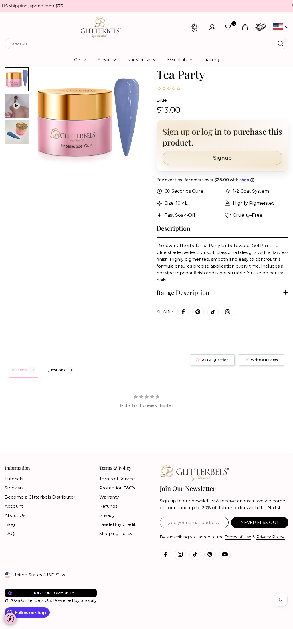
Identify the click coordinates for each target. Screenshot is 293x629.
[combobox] (146, 43)
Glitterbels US (36, 600)
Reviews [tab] (19, 370)
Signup (222, 158)
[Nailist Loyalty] (194, 27)
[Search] (280, 43)
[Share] (227, 311)
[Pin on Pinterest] (198, 311)
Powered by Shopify (75, 600)
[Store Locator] (260, 27)
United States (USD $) (36, 575)
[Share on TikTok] (213, 311)
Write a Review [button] (264, 359)
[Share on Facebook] (183, 311)
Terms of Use (238, 537)
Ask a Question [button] (215, 359)
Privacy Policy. (270, 537)
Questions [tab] (55, 370)
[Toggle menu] (8, 27)
